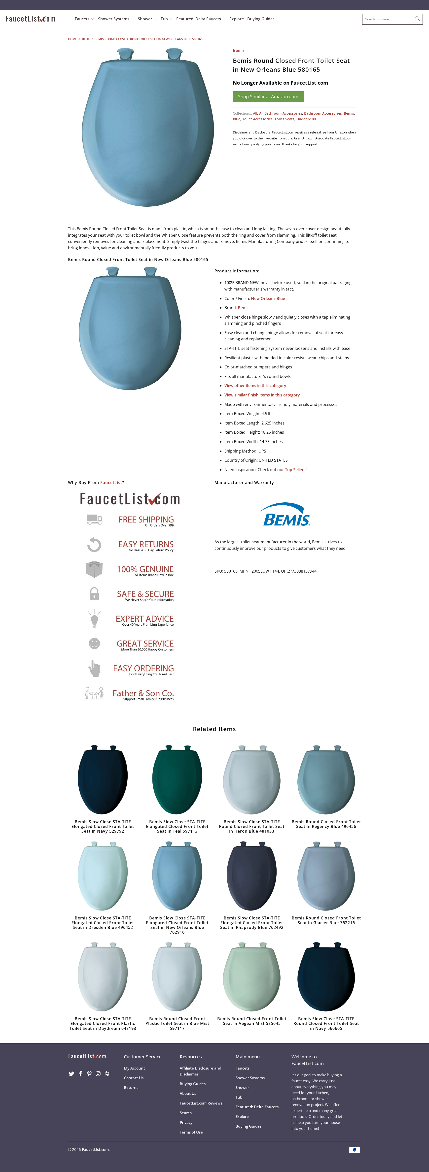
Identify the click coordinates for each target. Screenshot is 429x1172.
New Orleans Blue (268, 298)
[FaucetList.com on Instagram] (98, 1074)
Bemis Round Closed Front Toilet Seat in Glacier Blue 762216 (326, 876)
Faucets (82, 19)
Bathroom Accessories (323, 113)
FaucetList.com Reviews (201, 1103)
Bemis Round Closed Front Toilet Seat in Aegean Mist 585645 (251, 976)
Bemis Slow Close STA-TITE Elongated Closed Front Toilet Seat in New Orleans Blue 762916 (177, 876)
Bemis (239, 50)
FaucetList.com (95, 1149)
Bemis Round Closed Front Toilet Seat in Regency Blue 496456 (326, 779)
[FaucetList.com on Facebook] (80, 1074)
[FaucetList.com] (37, 19)
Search (186, 1112)
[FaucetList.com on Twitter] (71, 1074)
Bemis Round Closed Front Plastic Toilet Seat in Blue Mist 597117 (177, 976)
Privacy (186, 1122)
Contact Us (133, 1077)
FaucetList (111, 482)
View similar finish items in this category (262, 395)
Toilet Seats (284, 119)
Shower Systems (114, 19)
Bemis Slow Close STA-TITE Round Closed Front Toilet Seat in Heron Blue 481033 (251, 779)
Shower (145, 19)
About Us (188, 1093)
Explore (236, 19)
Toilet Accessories (257, 119)
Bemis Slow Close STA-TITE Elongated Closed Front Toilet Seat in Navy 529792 (103, 779)
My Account (134, 1068)
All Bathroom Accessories (280, 113)
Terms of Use (191, 1132)
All (255, 113)
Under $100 (306, 119)
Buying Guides (261, 19)
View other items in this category (255, 385)
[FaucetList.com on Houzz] (107, 1074)
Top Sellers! (296, 469)
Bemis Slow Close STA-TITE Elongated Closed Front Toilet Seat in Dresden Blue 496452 (103, 876)
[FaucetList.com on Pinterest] (89, 1074)
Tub (165, 19)
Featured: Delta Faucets (198, 19)
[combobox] (392, 19)
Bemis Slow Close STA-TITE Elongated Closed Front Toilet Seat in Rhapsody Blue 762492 (251, 876)
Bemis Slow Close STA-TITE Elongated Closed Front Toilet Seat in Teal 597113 (177, 779)
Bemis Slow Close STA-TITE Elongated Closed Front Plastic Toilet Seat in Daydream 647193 (103, 976)
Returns (131, 1087)
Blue (236, 119)
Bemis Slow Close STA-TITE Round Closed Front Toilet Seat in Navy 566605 (326, 976)
